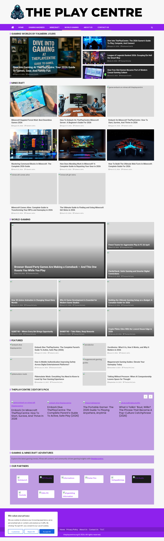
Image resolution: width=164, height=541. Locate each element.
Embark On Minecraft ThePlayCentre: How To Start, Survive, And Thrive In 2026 (27, 414)
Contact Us (103, 27)
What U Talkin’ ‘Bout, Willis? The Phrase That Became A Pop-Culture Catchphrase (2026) (135, 411)
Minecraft (54, 27)
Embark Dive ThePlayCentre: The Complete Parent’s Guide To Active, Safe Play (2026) (63, 411)
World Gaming (72, 27)
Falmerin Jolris (30, 126)
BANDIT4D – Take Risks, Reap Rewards (77, 331)
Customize (16, 532)
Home (20, 27)
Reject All (31, 532)
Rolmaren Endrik (32, 74)
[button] (151, 397)
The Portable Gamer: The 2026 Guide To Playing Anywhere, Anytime (98, 410)
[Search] (151, 27)
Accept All (47, 532)
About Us (88, 27)
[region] (31, 524)
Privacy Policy (72, 529)
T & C (102, 529)
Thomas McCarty (125, 61)
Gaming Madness (37, 27)
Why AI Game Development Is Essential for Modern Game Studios (78, 301)
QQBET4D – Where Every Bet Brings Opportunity (32, 331)
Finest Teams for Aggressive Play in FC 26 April (128, 245)
